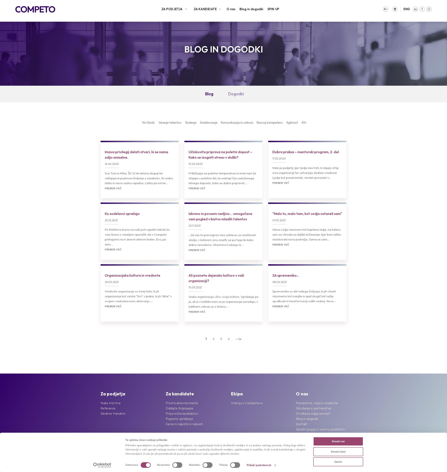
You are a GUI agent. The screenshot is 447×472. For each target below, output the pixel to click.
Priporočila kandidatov (182, 413)
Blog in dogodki (251, 9)
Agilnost (292, 122)
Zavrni (338, 461)
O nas (231, 9)
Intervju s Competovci (247, 403)
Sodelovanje (208, 122)
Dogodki (236, 93)
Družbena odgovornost (313, 413)
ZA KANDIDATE (205, 9)
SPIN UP (273, 9)
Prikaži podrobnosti (259, 465)
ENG (407, 9)
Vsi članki (148, 122)
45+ (304, 122)
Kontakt (301, 424)
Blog (209, 93)
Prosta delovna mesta (182, 403)
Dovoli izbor (338, 451)
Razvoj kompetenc (270, 122)
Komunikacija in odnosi (237, 122)
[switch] (177, 465)
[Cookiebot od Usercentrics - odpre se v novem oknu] (102, 465)
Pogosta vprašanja (179, 419)
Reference (108, 408)
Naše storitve (110, 403)
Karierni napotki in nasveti (184, 424)
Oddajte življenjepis (179, 408)
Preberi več (113, 188)
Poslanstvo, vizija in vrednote (317, 403)
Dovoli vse (338, 441)
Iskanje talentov (170, 122)
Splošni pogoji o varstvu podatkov (320, 429)
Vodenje (190, 122)
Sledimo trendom (113, 413)
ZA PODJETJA (172, 9)
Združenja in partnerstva (313, 408)
